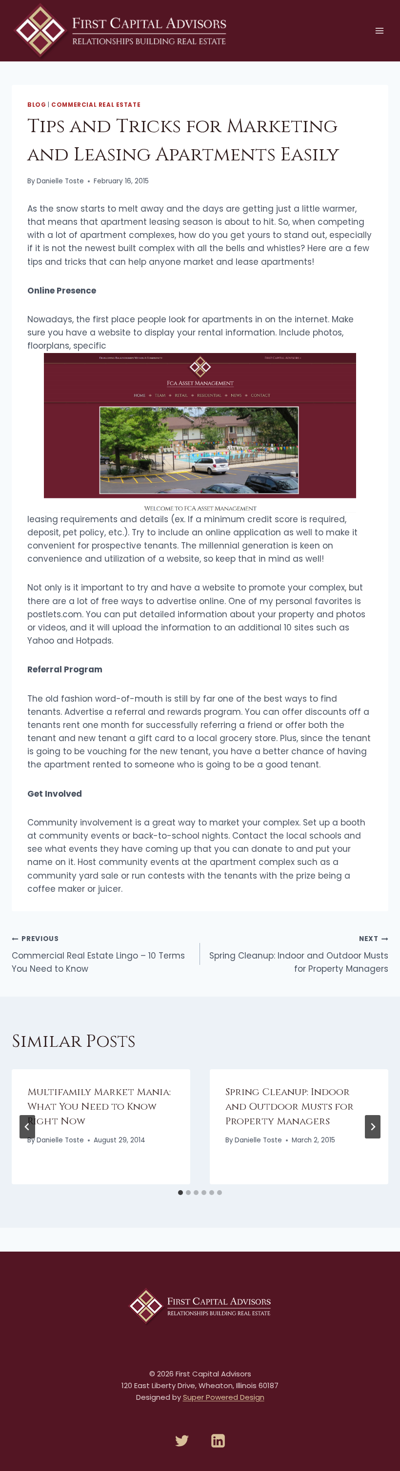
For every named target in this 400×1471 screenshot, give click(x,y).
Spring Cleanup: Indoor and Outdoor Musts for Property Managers (298, 954)
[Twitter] (182, 1440)
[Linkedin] (218, 1440)
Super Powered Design (223, 1397)
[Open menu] (379, 30)
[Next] (372, 1126)
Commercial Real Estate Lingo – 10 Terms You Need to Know (98, 954)
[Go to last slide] (27, 1126)
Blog (36, 105)
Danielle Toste (60, 181)
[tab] (180, 1192)
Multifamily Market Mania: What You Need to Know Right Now (99, 1106)
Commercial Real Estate (95, 105)
